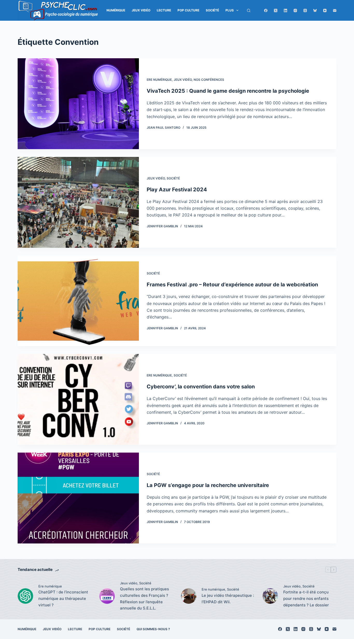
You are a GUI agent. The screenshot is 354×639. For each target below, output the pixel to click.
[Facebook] (265, 10)
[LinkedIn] (285, 10)
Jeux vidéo (141, 10)
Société (212, 10)
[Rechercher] (248, 10)
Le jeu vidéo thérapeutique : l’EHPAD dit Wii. (228, 598)
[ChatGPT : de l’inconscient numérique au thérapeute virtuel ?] (25, 596)
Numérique (116, 10)
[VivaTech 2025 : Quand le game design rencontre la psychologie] (78, 103)
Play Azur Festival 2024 (177, 189)
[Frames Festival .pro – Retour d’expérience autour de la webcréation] (78, 301)
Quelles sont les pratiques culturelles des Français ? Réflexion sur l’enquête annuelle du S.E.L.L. (144, 598)
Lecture (164, 10)
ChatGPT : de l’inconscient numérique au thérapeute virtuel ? (63, 598)
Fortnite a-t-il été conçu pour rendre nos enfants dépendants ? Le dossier (306, 598)
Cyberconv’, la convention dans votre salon (201, 386)
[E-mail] (334, 10)
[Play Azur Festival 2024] (78, 202)
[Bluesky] (315, 10)
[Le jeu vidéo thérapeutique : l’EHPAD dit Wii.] (188, 596)
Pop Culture (188, 10)
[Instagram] (295, 10)
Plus (229, 10)
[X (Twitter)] (275, 10)
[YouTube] (325, 10)
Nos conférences (209, 80)
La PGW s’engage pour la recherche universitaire (208, 485)
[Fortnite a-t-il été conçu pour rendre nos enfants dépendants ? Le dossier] (270, 596)
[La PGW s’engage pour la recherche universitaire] (78, 498)
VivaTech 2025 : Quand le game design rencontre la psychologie (228, 91)
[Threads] (305, 10)
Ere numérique (159, 80)
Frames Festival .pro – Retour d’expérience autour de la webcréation (232, 284)
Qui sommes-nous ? (153, 629)
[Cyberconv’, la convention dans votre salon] (78, 399)
